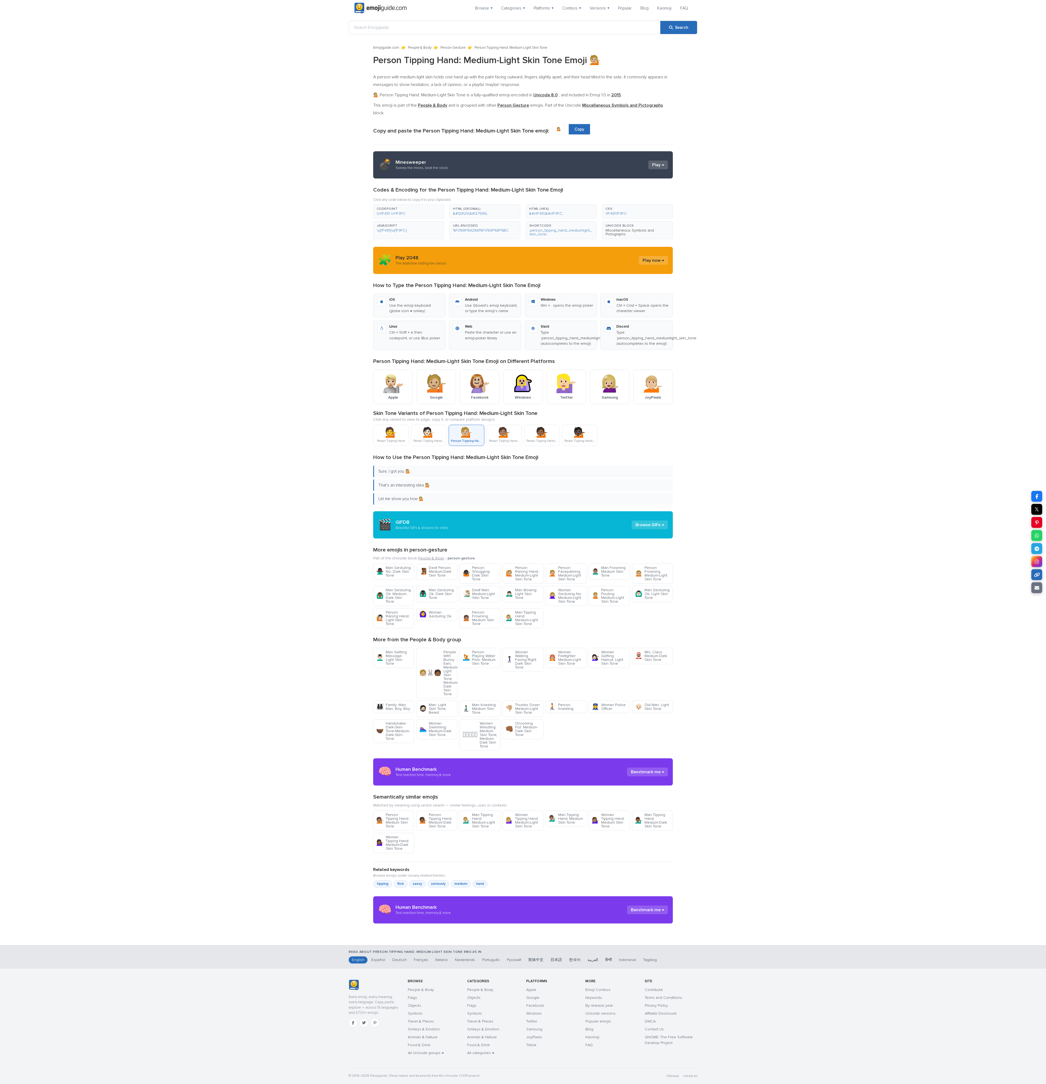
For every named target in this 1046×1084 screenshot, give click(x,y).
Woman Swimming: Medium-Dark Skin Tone (435, 729)
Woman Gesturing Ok (435, 614)
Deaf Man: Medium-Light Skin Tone (479, 594)
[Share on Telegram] (1036, 548)
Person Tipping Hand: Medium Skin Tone (392, 820)
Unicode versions (600, 1013)
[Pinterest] (374, 1022)
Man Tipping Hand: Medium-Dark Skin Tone (651, 820)
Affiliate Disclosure (661, 1013)
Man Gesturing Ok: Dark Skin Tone (436, 594)
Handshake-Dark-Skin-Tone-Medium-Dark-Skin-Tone (393, 731)
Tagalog (650, 959)
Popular (625, 8)
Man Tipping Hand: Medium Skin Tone (566, 818)
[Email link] (1036, 587)
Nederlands (465, 959)
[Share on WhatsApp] (1036, 535)
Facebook (535, 1005)
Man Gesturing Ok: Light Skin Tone (652, 594)
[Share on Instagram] (1036, 561)
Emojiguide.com (386, 47)
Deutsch (399, 959)
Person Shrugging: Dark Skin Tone (476, 573)
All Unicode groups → (426, 1053)
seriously (438, 884)
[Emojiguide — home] (380, 8)
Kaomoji (664, 8)
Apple (531, 989)
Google (532, 997)
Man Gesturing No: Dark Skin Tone (393, 571)
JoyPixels (534, 1037)
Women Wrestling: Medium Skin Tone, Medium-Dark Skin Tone (480, 735)
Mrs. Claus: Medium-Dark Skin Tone (651, 656)
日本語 (556, 959)
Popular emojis (598, 1021)
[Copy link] (1036, 574)
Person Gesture (453, 47)
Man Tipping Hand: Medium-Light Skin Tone (522, 618)
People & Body (419, 47)
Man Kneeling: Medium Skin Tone (480, 709)
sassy (417, 884)
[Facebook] (353, 1022)
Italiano (441, 959)
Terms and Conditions (663, 997)
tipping (382, 884)
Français (421, 959)
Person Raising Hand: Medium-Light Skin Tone (522, 573)
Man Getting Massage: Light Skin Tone (391, 658)
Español (378, 959)
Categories (513, 8)
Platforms (544, 8)
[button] (408, 211)
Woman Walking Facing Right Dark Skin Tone (521, 660)
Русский (514, 959)
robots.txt (690, 1076)
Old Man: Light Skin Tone (652, 707)
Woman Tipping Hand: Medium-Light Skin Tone (522, 820)
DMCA (650, 1021)
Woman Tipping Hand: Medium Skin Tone (608, 820)
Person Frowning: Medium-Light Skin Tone (651, 573)
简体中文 (535, 959)
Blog (644, 8)
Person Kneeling (561, 707)
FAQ (684, 8)
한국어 (574, 959)
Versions (599, 8)
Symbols (415, 1013)
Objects (414, 1005)
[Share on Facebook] (1036, 496)
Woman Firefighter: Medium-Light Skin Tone (565, 658)
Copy (579, 129)
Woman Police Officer (609, 707)
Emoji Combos (597, 989)
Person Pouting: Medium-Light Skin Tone (608, 596)
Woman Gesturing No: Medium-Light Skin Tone (565, 596)
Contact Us (654, 1029)
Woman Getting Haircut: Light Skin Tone (607, 658)
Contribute (654, 989)
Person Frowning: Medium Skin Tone (478, 618)
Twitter (531, 1021)
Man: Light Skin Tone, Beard (432, 709)
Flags (412, 997)
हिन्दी (608, 959)
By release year (599, 1005)
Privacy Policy (656, 1005)
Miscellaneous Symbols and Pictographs (630, 232)
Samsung (534, 1029)
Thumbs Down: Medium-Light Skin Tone (523, 709)
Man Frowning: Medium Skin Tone (609, 571)
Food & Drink (419, 1045)
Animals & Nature (422, 1037)
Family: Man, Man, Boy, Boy (393, 707)
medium (460, 884)
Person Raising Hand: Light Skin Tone (392, 618)
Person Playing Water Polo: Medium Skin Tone (479, 658)
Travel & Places (421, 1021)
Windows (534, 1013)
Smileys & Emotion (424, 1029)
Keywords (593, 997)
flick (400, 884)
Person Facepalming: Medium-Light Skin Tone (565, 573)
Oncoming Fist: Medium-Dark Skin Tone (522, 729)
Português (491, 959)
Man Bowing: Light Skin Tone (521, 594)
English (358, 959)
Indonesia (627, 959)
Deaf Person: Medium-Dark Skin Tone (435, 571)
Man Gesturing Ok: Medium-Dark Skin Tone (393, 596)
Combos (571, 8)
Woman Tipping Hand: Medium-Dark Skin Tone (392, 843)
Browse (483, 8)
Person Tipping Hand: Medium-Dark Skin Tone (435, 820)
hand (480, 884)
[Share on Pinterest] (1036, 522)
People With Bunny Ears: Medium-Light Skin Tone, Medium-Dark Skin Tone (438, 673)
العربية (593, 959)
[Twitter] (364, 1022)
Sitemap (673, 1076)
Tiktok (531, 1045)
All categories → (480, 1053)
